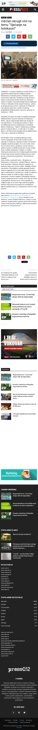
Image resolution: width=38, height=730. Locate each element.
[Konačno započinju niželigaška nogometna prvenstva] (6, 316)
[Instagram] (19, 713)
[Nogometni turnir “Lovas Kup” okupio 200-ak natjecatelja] (6, 296)
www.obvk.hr (5, 589)
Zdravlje (3, 623)
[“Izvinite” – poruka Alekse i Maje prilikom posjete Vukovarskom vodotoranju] (6, 556)
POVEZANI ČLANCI (8, 286)
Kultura (3, 614)
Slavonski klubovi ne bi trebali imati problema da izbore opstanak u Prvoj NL (23, 306)
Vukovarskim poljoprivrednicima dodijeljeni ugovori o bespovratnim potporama (28, 276)
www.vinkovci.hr (6, 572)
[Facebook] (14, 713)
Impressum (8, 720)
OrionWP (19, 727)
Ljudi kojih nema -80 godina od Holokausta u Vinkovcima (15, 196)
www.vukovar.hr (6, 570)
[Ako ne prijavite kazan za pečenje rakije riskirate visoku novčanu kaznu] (6, 396)
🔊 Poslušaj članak (10, 43)
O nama (21, 720)
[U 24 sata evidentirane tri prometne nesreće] (6, 416)
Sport (3, 620)
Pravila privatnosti (25, 722)
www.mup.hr (5, 638)
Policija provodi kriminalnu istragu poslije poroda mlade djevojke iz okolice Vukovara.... (24, 546)
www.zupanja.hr (6, 574)
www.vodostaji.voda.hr (8, 645)
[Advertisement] (19, 230)
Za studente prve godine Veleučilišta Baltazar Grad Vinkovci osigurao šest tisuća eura (9, 276)
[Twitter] (24, 713)
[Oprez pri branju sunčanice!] (6, 536)
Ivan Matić (9, 32)
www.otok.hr (5, 579)
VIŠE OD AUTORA (7, 289)
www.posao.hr (5, 649)
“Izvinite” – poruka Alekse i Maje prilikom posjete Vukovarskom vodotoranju (23, 556)
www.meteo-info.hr (7, 653)
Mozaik (9, 17)
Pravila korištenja (13, 722)
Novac (3, 617)
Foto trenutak (5, 626)
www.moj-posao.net (7, 647)
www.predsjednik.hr (7, 583)
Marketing (29, 720)
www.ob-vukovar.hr (7, 587)
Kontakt (15, 720)
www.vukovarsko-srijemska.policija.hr (13, 641)
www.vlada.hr (5, 581)
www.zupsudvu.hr (6, 643)
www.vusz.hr (5, 568)
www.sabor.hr (5, 585)
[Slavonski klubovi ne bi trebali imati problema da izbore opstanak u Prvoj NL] (6, 306)
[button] (35, 9)
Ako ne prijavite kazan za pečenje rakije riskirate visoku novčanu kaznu (24, 396)
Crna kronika (5, 607)
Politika (3, 610)
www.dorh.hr (5, 636)
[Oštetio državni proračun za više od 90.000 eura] (6, 406)
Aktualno (4, 17)
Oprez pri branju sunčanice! (22, 534)
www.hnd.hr (5, 656)
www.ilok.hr (4, 576)
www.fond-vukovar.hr (7, 651)
